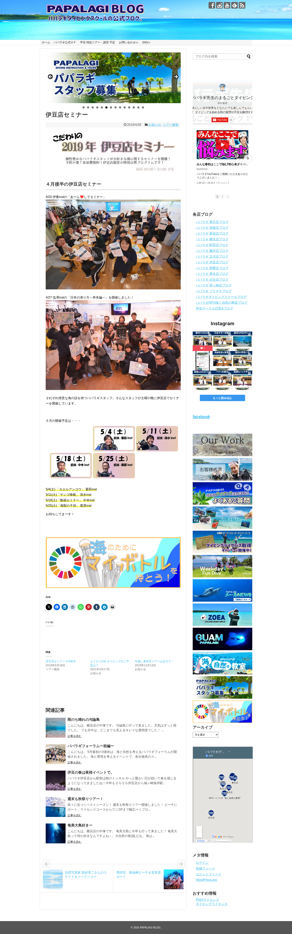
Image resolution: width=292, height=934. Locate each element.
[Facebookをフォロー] (212, 5)
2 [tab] (88, 107)
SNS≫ (146, 42)
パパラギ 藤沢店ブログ (212, 250)
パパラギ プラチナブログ (214, 291)
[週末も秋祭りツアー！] (56, 807)
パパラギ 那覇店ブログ (212, 268)
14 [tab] (143, 107)
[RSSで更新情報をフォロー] (242, 5)
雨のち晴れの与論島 (84, 720)
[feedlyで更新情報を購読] (234, 5)
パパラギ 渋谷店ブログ (212, 279)
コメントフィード (208, 874)
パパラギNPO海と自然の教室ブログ (221, 302)
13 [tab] (138, 107)
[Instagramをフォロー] (219, 5)
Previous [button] (51, 77)
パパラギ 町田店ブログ (212, 245)
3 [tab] (93, 107)
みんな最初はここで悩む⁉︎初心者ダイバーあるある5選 (222, 164)
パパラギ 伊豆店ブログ (212, 262)
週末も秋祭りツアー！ (85, 799)
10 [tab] (125, 107)
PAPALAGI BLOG (150, 927)
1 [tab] (83, 107)
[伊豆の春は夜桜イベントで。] (56, 780)
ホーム (46, 42)
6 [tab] (106, 107)
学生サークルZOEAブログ (214, 308)
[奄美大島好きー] (56, 833)
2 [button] (222, 196)
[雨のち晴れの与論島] (56, 728)
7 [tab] (111, 107)
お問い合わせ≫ (128, 42)
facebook (201, 416)
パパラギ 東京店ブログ (212, 222)
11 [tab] (129, 107)
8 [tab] (115, 107)
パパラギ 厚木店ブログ (212, 273)
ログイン (202, 862)
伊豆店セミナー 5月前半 (61, 661)
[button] (197, 158)
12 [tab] (134, 107)
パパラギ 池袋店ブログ (212, 227)
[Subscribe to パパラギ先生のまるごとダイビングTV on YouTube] (223, 119)
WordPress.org (206, 880)
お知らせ (154, 124)
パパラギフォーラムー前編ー (91, 746)
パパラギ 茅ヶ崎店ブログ (214, 285)
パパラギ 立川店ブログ (212, 256)
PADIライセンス (207, 899)
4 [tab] (97, 107)
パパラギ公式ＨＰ (65, 42)
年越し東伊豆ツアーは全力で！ (154, 661)
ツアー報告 (171, 124)
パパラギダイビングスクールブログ (221, 297)
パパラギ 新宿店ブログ (212, 233)
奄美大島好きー (80, 825)
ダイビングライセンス (212, 904)
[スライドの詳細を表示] (113, 77)
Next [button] (176, 77)
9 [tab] (120, 107)
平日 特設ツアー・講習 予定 (97, 42)
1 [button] (217, 196)
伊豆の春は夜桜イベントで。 (91, 772)
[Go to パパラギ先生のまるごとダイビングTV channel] (222, 88)
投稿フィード (205, 868)
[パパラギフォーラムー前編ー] (56, 754)
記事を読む (74, 736)
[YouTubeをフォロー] (227, 5)
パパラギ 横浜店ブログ (212, 239)
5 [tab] (102, 107)
